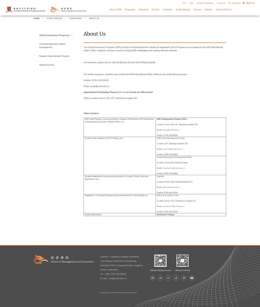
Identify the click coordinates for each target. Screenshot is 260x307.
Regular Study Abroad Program (54, 56)
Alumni (208, 9)
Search (236, 3)
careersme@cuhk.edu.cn (172, 149)
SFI (184, 3)
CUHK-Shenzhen (205, 3)
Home (37, 18)
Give (191, 3)
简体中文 (250, 3)
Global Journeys (46, 64)
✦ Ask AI (220, 3)
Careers (197, 9)
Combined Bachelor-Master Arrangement (52, 46)
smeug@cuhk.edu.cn (171, 130)
